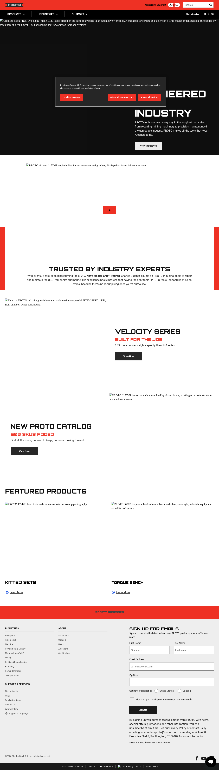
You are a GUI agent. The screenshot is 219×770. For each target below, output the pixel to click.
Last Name (179, 643)
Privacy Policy (177, 728)
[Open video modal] (109, 210)
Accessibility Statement (155, 5)
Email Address (136, 659)
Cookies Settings (72, 97)
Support (78, 14)
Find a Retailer (192, 14)
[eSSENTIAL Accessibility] (174, 5)
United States (166, 690)
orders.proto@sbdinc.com (162, 732)
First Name (135, 643)
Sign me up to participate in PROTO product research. (164, 699)
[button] (197, 758)
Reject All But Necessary (122, 97)
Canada (187, 690)
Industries (46, 14)
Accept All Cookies (149, 97)
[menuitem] (15, 14)
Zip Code (134, 675)
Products (14, 14)
